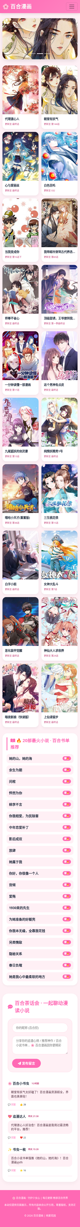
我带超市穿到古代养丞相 (59, 252)
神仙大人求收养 (54, 650)
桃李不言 (39, 804)
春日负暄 (39, 965)
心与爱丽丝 (12, 185)
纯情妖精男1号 (53, 451)
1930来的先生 (39, 908)
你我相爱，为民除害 (39, 816)
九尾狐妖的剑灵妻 (16, 451)
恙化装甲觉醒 (13, 650)
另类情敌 (39, 942)
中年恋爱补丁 (39, 827)
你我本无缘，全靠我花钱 (39, 931)
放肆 (39, 850)
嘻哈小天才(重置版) (17, 518)
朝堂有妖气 (51, 119)
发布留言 (28, 1063)
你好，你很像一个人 (39, 873)
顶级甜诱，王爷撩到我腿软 (61, 318)
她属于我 (39, 862)
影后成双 (39, 839)
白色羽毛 (49, 185)
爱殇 (39, 896)
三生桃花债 (51, 518)
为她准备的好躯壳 (39, 919)
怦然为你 (39, 793)
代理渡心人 (12, 119)
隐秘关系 (39, 954)
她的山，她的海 (39, 758)
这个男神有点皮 (54, 385)
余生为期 (39, 770)
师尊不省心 (12, 318)
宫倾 (39, 885)
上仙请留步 (51, 717)
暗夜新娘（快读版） (18, 717)
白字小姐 (10, 584)
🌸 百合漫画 (17, 6)
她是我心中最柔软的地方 (39, 977)
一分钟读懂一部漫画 (18, 385)
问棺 (39, 781)
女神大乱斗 (51, 584)
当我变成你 (12, 252)
